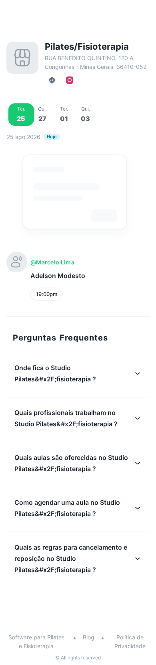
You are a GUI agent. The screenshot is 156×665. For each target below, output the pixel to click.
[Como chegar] (52, 80)
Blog (88, 637)
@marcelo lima (52, 262)
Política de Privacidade (130, 641)
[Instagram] (69, 80)
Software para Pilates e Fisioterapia (36, 641)
